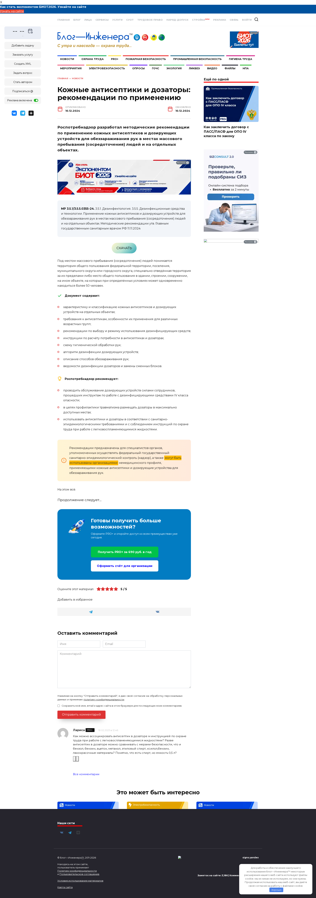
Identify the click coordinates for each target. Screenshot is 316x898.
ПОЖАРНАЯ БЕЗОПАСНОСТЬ (146, 59)
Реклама (219, 19)
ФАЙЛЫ (230, 68)
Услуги (117, 19)
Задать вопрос (22, 73)
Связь (234, 19)
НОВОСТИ (67, 59)
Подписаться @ (22, 91)
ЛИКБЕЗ (194, 68)
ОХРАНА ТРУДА (92, 59)
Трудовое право (150, 19)
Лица (88, 19)
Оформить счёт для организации (124, 566)
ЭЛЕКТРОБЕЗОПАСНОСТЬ (107, 68)
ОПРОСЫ (138, 68)
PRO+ (114, 59)
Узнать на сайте (12, 11)
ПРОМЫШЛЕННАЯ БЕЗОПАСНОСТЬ (197, 59)
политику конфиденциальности (104, 699)
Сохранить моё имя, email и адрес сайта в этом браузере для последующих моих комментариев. (122, 705)
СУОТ (130, 19)
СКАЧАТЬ (124, 248)
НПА (246, 68)
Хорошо (276, 889)
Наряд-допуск (177, 19)
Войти (247, 19)
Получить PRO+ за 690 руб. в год (125, 552)
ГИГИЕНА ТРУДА (240, 59)
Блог (77, 19)
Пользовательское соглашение (79, 874)
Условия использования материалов (80, 880)
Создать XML (22, 63)
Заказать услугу (22, 54)
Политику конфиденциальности (77, 870)
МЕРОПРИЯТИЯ (71, 68)
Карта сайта (65, 887)
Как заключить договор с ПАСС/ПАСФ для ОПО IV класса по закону (226, 131)
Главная (63, 19)
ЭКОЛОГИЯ (174, 68)
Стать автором (22, 82)
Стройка (201, 19)
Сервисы (102, 19)
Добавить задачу (23, 45)
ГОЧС (155, 68)
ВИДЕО (212, 68)
